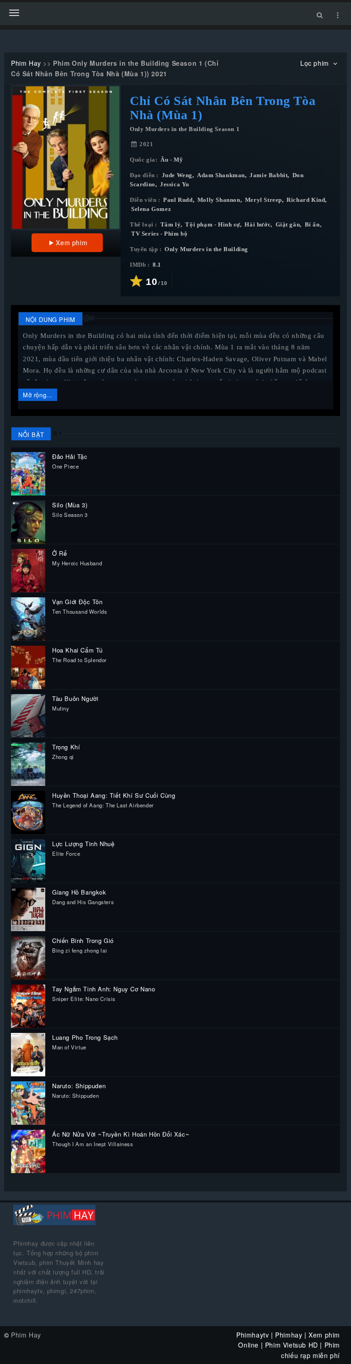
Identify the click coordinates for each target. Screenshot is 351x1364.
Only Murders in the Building (206, 249)
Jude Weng (177, 175)
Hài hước (258, 224)
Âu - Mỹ (171, 160)
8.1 (157, 265)
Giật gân (288, 224)
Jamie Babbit (268, 175)
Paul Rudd (177, 200)
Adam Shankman (221, 175)
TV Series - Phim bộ (159, 234)
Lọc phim (315, 63)
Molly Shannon (218, 200)
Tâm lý (170, 224)
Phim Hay (26, 63)
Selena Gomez (151, 209)
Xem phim (71, 242)
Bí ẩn (312, 224)
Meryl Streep (263, 200)
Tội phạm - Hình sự (212, 224)
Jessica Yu (174, 184)
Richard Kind (306, 200)
